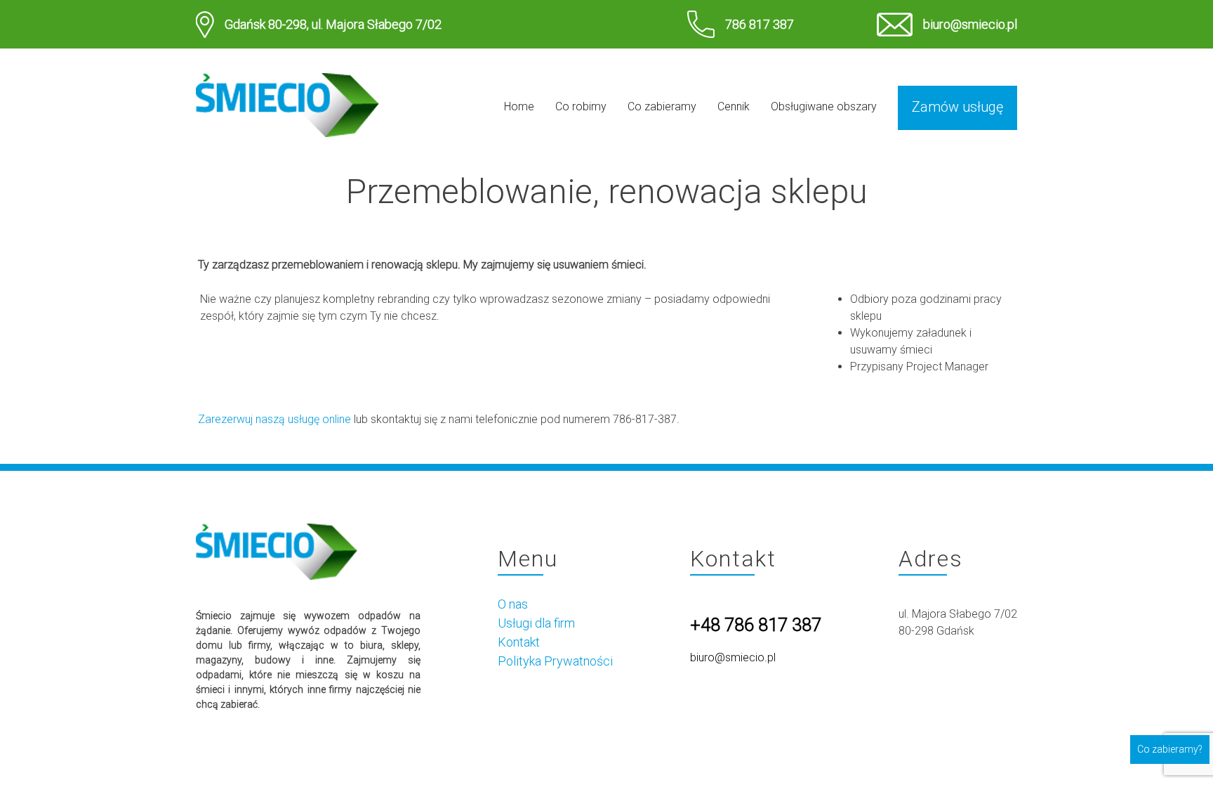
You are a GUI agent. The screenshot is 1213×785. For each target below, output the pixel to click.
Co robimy (580, 106)
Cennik (733, 106)
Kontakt (519, 642)
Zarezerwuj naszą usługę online (274, 419)
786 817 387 (759, 24)
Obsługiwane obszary (824, 106)
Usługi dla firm (536, 623)
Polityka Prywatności (555, 661)
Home (519, 106)
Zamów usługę (957, 106)
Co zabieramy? (1169, 749)
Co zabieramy (662, 106)
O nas (513, 604)
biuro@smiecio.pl (970, 24)
